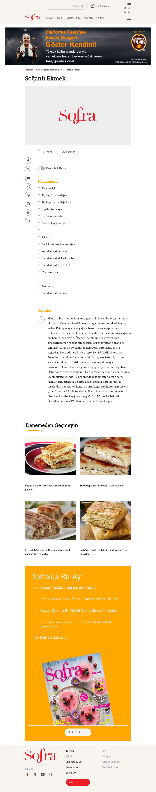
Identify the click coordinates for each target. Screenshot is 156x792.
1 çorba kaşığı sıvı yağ (54, 293)
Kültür (69, 756)
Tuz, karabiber (50, 272)
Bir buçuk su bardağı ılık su (57, 202)
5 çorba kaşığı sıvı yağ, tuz (56, 223)
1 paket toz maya (52, 209)
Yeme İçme (72, 767)
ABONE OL (75, 732)
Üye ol (106, 6)
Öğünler (29, 70)
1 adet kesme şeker (53, 216)
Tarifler (70, 751)
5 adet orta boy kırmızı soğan (58, 244)
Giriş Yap (99, 6)
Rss (104, 751)
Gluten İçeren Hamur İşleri (49, 70)
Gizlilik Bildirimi (111, 762)
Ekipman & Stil (74, 762)
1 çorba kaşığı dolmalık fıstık (58, 258)
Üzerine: (46, 286)
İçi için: (46, 237)
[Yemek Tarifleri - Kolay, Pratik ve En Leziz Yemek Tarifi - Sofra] (32, 17)
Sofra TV (71, 772)
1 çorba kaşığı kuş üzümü (56, 265)
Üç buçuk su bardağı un (55, 195)
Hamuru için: (49, 188)
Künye (106, 756)
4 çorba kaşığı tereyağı (54, 251)
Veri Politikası (110, 767)
